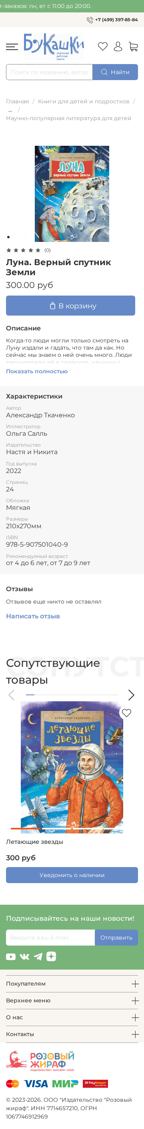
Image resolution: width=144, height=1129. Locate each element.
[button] (12, 695)
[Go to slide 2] (14, 237)
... (10, 110)
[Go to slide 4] (25, 237)
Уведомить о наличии (72, 875)
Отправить (116, 937)
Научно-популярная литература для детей (69, 118)
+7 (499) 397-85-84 (116, 19)
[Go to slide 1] (8, 237)
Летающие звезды (34, 841)
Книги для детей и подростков (84, 101)
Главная (17, 101)
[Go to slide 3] (19, 237)
